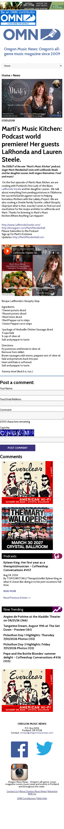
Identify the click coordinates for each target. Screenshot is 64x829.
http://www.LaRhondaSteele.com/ (21, 224)
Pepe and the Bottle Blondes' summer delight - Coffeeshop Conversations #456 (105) (32, 657)
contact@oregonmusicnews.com (36, 732)
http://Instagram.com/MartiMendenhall (23, 228)
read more (9, 591)
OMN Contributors (26, 798)
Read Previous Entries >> (17, 597)
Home (6, 75)
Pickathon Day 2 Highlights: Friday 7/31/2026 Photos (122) (26, 646)
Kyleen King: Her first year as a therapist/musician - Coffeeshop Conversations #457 (25, 566)
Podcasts (9, 556)
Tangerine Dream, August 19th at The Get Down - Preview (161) (31, 628)
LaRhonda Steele (11, 189)
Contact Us (12, 791)
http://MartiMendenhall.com (28, 237)
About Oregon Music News (32, 791)
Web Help (42, 798)
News (16, 75)
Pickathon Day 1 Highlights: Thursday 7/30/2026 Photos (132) (28, 637)
